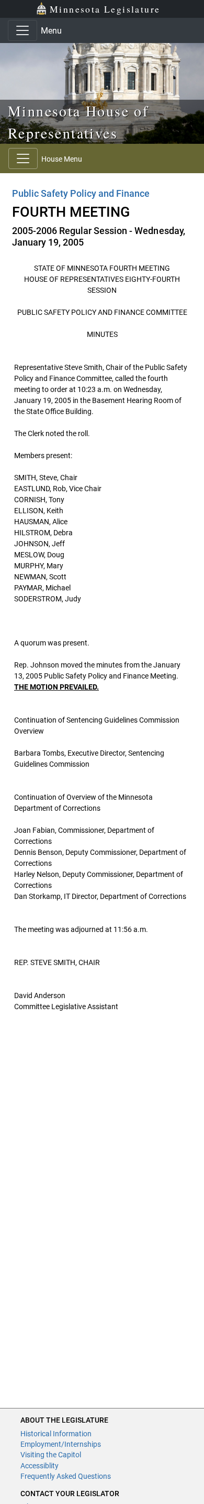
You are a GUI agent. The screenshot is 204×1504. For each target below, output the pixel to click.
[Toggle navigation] (22, 30)
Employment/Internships (60, 1444)
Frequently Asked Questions (65, 1476)
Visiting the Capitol (50, 1454)
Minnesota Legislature (105, 9)
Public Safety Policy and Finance (81, 193)
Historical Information (56, 1433)
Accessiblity (39, 1465)
